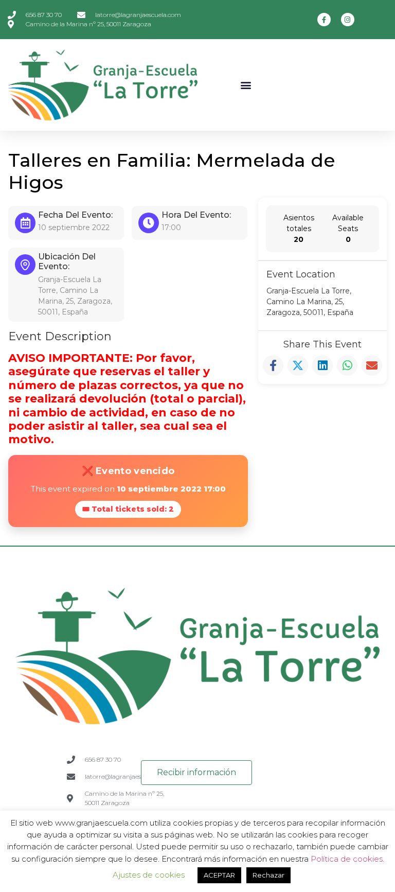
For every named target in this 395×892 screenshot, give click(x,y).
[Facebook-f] (324, 19)
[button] (246, 84)
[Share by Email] (372, 365)
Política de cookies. (347, 859)
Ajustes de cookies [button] (149, 875)
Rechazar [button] (268, 875)
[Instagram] (347, 19)
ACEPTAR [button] (219, 875)
